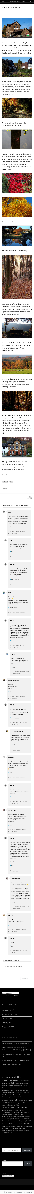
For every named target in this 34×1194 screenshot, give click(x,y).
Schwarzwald (25, 1119)
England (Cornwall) (23, 1090)
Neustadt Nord (8, 1108)
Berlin (13, 1083)
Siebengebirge (12, 1121)
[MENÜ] (3, 1)
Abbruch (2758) (6, 1023)
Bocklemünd (5, 1085)
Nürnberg (9, 1110)
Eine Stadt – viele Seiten (17, 1)
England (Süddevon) (8, 1092)
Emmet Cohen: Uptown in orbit (11, 1064)
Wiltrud (10, 915)
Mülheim (4, 1105)
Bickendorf (18, 1083)
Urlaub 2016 (5, 1128)
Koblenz (11, 1100)
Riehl (14, 1116)
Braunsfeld (14, 1085)
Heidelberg (20, 1094)
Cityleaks (25, 1085)
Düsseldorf (26, 1088)
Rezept (21, 1114)
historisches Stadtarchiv (16, 1097)
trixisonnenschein (13, 680)
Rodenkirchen (20, 1116)
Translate (15, 995)
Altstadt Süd (7, 1080)
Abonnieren (27, 1150)
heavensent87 (12, 810)
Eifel (16, 1090)
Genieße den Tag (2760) (9, 1014)
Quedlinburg (4, 1114)
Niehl (29, 1108)
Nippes (4, 1110)
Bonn (9, 1085)
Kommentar (25, 978)
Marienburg (16, 1103)
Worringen (21, 1130)
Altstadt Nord (15, 1077)
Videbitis (22, 13)
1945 (3, 1077)
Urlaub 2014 (20, 1126)
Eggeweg (4, 1090)
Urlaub (26, 1123)
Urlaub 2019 (5, 1130)
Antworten (13, 533)
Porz (29, 1112)
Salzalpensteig (11, 1119)
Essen (21, 1092)
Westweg (15, 1130)
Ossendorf (21, 1110)
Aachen (6, 1077)
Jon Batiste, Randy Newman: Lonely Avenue (15, 1043)
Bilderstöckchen (25, 1083)
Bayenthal (26, 1080)
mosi (9, 593)
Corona (4, 1088)
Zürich (12, 1132)
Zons (9, 1132)
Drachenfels (15, 1088)
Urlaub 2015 (28, 1126)
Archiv (4, 1173)
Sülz (10, 1124)
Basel (21, 1080)
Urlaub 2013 (12, 1126)
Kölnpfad (21, 1100)
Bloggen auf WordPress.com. (17, 1182)
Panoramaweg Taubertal (8, 1112)
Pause (17, 1112)
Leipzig (30, 1100)
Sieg (11, 481)
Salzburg (18, 1118)
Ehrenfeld (10, 1090)
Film (24, 1092)
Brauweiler (19, 1085)
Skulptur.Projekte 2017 (25, 1121)
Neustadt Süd (21, 1107)
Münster (18, 1105)
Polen (21, 1112)
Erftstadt (17, 1092)
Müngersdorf (11, 1105)
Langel (25, 1100)
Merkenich (26, 1103)
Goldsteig (9, 1095)
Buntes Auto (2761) (8, 1010)
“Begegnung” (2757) (8, 1027)
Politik (25, 1112)
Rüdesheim (27, 1116)
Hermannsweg (6, 1097)
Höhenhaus (25, 1097)
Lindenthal (5, 1103)
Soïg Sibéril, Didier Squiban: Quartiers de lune (15, 1060)
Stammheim (5, 1124)
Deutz (9, 1088)
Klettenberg (5, 1100)
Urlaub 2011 (5, 1126)
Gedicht (4, 1095)
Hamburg (15, 1094)
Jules (10, 512)
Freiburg (29, 1092)
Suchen (4, 1160)
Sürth (14, 1124)
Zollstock (5, 1132)
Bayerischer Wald (6, 1083)
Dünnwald (21, 1088)
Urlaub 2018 (22, 1128)
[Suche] (29, 1)
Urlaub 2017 (14, 1128)
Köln (15, 1099)
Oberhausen (15, 1110)
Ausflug (5, 481)
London (11, 1103)
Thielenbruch (19, 1124)
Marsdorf (22, 1103)
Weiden (10, 1130)
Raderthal (10, 1114)
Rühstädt (4, 1118)
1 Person (17, 579)
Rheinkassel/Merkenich (7, 1116)
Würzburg (26, 1130)
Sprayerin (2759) (7, 1018)
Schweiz (4, 1121)
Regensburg (16, 1114)
